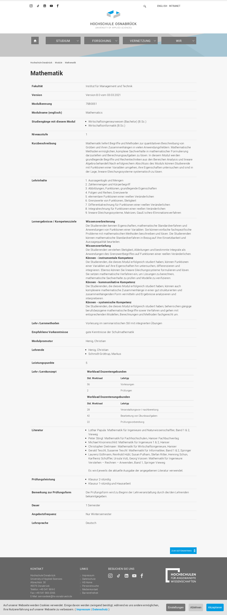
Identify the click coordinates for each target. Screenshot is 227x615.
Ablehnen (195, 607)
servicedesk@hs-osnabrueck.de (55, 596)
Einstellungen (176, 607)
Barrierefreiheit (90, 592)
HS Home (87, 582)
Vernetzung (140, 41)
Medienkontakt (90, 589)
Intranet (174, 5)
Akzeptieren (215, 607)
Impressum (83, 609)
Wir (179, 41)
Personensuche (90, 585)
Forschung (101, 41)
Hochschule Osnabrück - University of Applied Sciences (113, 19)
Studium (63, 41)
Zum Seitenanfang (181, 550)
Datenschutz (100, 609)
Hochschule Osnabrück (41, 62)
